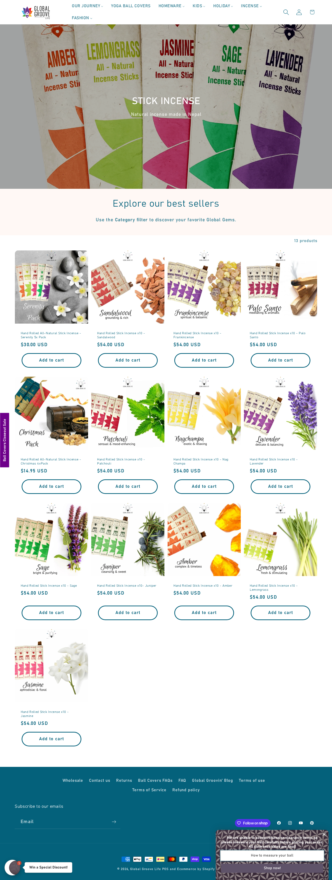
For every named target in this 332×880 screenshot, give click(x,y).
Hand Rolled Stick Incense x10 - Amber (202, 585)
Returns (124, 781)
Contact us (99, 781)
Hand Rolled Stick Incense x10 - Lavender (274, 461)
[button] (286, 12)
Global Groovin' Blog (212, 781)
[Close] (324, 834)
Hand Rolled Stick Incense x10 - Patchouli (121, 461)
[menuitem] (87, 6)
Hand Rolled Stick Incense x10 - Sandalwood (121, 335)
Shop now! (272, 868)
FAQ (182, 781)
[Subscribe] (114, 822)
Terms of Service (149, 790)
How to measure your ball (272, 855)
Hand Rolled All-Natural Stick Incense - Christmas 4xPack (51, 461)
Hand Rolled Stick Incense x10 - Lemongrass (274, 587)
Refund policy (186, 790)
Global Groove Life (145, 869)
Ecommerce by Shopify (196, 869)
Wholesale (73, 781)
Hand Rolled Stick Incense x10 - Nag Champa (200, 461)
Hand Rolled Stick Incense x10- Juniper (127, 585)
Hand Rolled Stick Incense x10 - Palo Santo (278, 335)
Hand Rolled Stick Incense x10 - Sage (49, 585)
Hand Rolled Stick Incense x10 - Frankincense (197, 335)
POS (165, 869)
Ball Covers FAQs (155, 781)
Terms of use (252, 781)
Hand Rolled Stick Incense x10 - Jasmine (45, 714)
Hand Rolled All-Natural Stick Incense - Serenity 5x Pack (51, 335)
